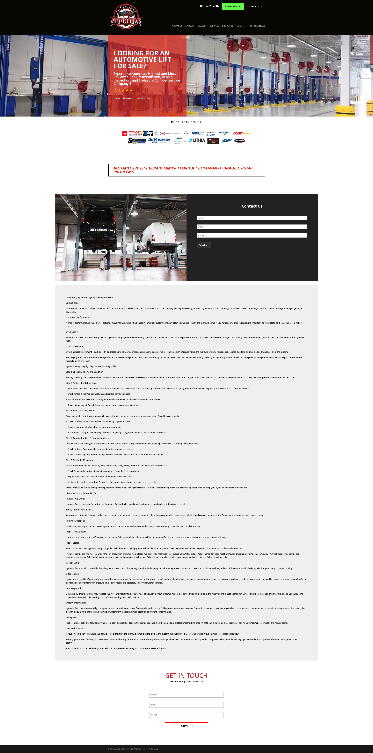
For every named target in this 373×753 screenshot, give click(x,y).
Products (227, 26)
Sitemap (153, 748)
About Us (177, 26)
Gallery (202, 26)
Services (214, 26)
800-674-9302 (210, 6)
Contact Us (255, 6)
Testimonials (257, 26)
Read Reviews (124, 98)
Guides (240, 26)
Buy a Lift (144, 98)
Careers (190, 26)
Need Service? (233, 6)
